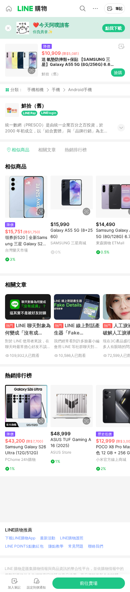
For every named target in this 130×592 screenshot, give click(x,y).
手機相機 (35, 89)
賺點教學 (55, 546)
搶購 (118, 72)
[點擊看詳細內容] (26, 197)
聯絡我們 (95, 546)
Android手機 (80, 89)
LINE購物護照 (71, 538)
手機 (56, 89)
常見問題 (75, 546)
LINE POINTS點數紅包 (24, 546)
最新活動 (47, 538)
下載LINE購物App (20, 538)
